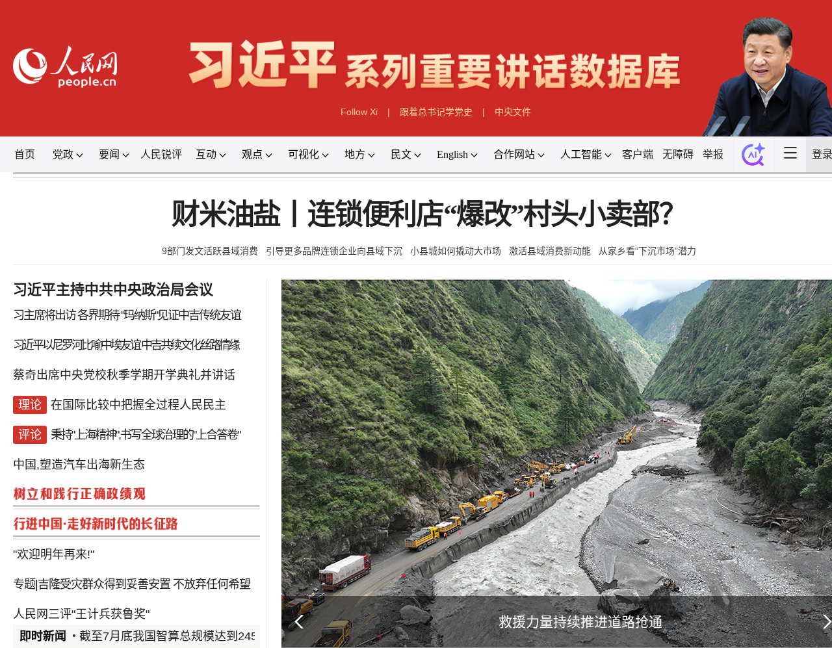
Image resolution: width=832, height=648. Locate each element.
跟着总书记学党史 (436, 112)
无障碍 (678, 154)
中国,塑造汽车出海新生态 (79, 464)
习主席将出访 (44, 315)
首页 (24, 154)
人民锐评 (161, 154)
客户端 (637, 154)
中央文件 (513, 112)
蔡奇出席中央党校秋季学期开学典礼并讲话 (124, 375)
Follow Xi (359, 112)
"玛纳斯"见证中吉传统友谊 (180, 315)
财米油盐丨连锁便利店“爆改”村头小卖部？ (429, 215)
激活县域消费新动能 (550, 251)
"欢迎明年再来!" (53, 554)
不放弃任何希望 (211, 584)
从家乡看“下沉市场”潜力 (647, 251)
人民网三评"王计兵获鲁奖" (81, 614)
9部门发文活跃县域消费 (210, 251)
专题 (24, 584)
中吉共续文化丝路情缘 (190, 345)
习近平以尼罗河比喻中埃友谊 (76, 345)
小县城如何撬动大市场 (455, 251)
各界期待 (98, 315)
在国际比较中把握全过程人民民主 (138, 404)
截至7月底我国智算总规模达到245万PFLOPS (197, 636)
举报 (713, 154)
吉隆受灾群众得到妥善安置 (104, 584)
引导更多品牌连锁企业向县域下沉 (334, 251)
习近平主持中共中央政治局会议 (113, 289)
